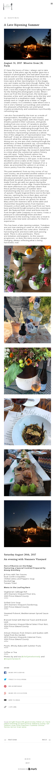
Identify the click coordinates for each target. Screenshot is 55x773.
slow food (16, 725)
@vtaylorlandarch (12, 659)
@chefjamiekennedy (30, 656)
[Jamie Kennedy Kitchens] (8, 7)
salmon (7, 725)
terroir (14, 727)
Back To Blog (13, 18)
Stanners (25, 725)
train (19, 727)
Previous (12, 740)
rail (47, 723)
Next (45, 740)
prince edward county (35, 723)
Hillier (39, 722)
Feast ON (20, 722)
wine (24, 727)
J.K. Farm (46, 722)
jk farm (21, 723)
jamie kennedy (11, 723)
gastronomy (30, 722)
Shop (28, 763)
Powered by (23, 769)
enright (12, 722)
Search (27, 759)
